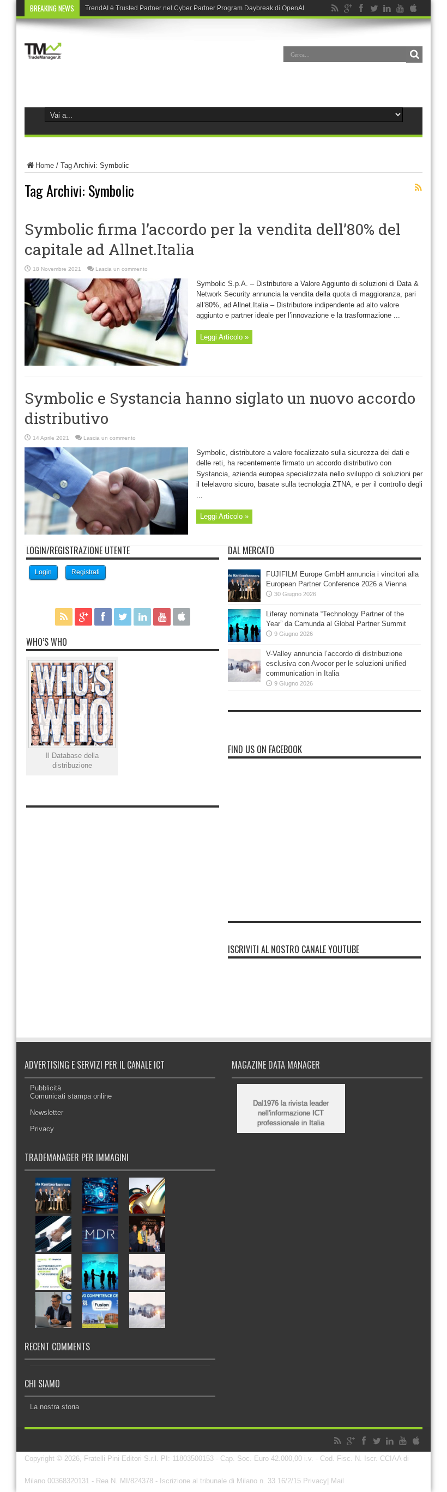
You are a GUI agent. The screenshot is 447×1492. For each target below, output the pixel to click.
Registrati (85, 572)
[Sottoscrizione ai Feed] (418, 187)
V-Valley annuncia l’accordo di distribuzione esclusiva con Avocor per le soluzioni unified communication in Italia (336, 663)
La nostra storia (54, 1407)
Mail (337, 1481)
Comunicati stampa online (71, 1096)
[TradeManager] (43, 62)
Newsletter (46, 1112)
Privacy (42, 1129)
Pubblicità (45, 1088)
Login (43, 572)
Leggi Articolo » (224, 337)
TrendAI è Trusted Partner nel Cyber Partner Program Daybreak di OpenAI (194, 8)
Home (44, 165)
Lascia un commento (121, 269)
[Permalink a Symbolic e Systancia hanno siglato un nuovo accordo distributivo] (106, 532)
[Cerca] (414, 54)
